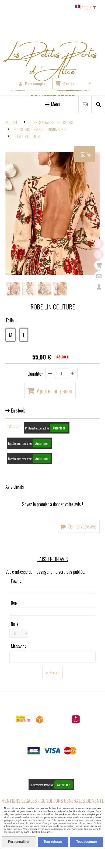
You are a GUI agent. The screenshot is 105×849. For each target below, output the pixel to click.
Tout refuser (53, 842)
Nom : (15, 602)
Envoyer (54, 672)
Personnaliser (19, 842)
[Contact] (99, 276)
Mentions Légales (19, 800)
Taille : (10, 320)
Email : (16, 581)
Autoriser (58, 428)
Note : (15, 623)
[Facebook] (99, 243)
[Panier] (99, 265)
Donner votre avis (82, 526)
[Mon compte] (99, 286)
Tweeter (13, 425)
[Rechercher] (98, 104)
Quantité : (35, 373)
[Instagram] (99, 254)
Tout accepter (86, 842)
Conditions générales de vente (72, 800)
